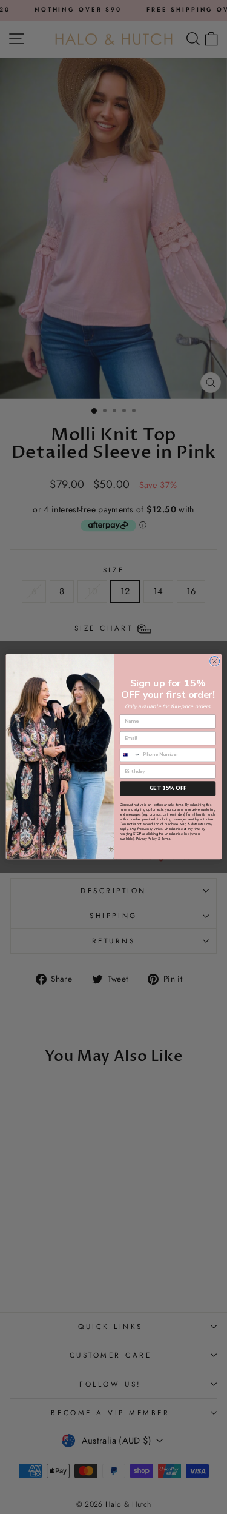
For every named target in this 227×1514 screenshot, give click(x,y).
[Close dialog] (214, 661)
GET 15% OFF (167, 788)
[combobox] (130, 755)
